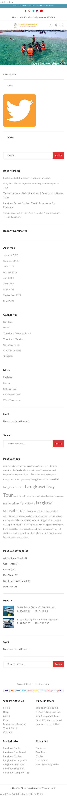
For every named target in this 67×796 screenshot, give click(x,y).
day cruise (28, 474)
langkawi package (21, 503)
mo (20, 516)
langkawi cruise (13, 487)
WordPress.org (11, 400)
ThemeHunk (48, 788)
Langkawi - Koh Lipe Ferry (16, 479)
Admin (10, 86)
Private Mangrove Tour (48, 711)
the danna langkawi (17, 533)
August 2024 (10, 272)
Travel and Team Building (17, 333)
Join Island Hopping (47, 707)
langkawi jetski (39, 496)
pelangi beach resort (31, 516)
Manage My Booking (14, 724)
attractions (21, 466)
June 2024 (8, 283)
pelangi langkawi (48, 516)
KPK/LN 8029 (47, 6)
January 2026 (10, 255)
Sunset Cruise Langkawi (49, 720)
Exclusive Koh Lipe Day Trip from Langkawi (27, 177)
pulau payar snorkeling (20, 524)
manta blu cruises (11, 516)
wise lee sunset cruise (18, 537)
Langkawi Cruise (12, 756)
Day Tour (8, 575)
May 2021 (8, 300)
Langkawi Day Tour (13, 764)
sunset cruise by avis (33, 529)
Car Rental (9, 563)
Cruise (7, 569)
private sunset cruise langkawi (32, 520)
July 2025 (8, 266)
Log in (6, 383)
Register (7, 377)
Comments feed (11, 394)
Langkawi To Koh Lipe (48, 724)
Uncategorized (11, 344)
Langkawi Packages (13, 748)
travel (6, 327)
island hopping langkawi (45, 474)
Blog (5, 711)
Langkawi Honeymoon (15, 760)
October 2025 (11, 260)
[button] (21, 793)
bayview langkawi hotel (37, 466)
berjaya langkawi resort (23, 470)
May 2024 (8, 289)
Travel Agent (10, 728)
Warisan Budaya (12, 350)
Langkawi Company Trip (16, 772)
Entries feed (9, 388)
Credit (6, 720)
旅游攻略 (8, 356)
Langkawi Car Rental (14, 752)
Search (58, 443)
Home (6, 707)
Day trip (7, 322)
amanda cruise (9, 466)
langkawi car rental (45, 479)
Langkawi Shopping (13, 768)
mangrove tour (51, 511)
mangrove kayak (35, 511)
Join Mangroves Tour (47, 716)
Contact (7, 732)
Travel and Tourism (13, 339)
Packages (8, 586)
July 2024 (8, 278)
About (6, 716)
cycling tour (17, 474)
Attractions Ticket (13, 558)
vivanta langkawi (33, 533)
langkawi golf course (23, 496)
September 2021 (12, 295)
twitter (11, 137)
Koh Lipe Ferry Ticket (15, 581)
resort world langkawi (42, 525)
